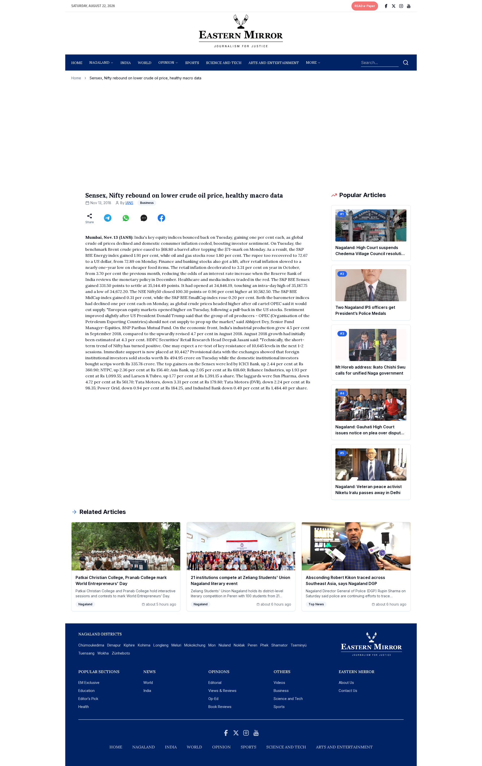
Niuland (225, 645)
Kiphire (129, 645)
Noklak (239, 645)
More (311, 62)
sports (192, 63)
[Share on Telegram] (107, 218)
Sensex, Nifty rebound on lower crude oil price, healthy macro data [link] (145, 78)
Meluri (176, 645)
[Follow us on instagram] (401, 6)
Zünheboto (121, 653)
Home (76, 63)
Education (86, 690)
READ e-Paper (364, 6)
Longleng (160, 645)
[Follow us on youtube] (409, 6)
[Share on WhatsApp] (126, 218)
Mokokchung (194, 645)
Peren (252, 645)
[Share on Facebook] (161, 218)
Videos (279, 682)
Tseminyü (299, 645)
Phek (264, 645)
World (144, 63)
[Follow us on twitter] (394, 6)
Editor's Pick (88, 698)
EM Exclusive (88, 682)
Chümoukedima (91, 645)
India (125, 63)
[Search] (406, 62)
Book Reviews (219, 706)
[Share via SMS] (144, 218)
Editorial (214, 682)
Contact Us (348, 690)
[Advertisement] (241, 136)
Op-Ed (213, 698)
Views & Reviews (222, 690)
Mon (212, 645)
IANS (129, 203)
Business (281, 690)
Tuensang (86, 653)
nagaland (99, 62)
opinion (166, 62)
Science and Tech (288, 698)
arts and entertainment (274, 63)
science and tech (224, 63)
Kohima (144, 645)
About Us (346, 682)
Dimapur (114, 645)
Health (83, 706)
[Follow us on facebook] (386, 6)
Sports (279, 706)
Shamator (279, 645)
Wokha (103, 653)
